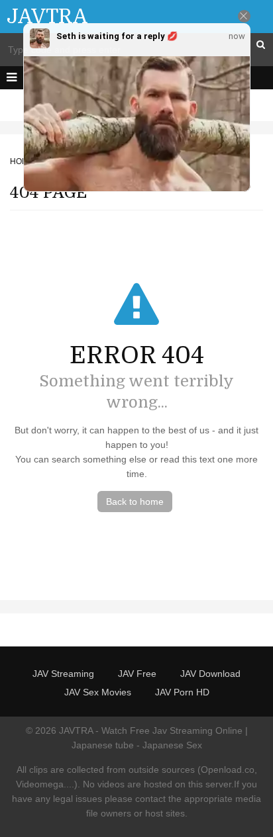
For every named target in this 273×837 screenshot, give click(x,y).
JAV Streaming (63, 673)
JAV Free (137, 673)
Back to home (135, 501)
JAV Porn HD (182, 692)
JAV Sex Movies (97, 692)
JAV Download (210, 673)
